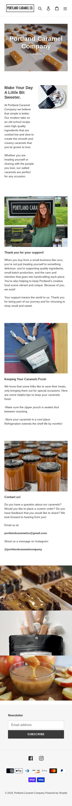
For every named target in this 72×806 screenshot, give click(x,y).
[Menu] (65, 8)
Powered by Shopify (56, 793)
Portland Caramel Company (29, 793)
